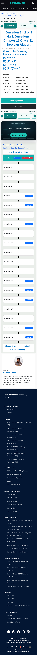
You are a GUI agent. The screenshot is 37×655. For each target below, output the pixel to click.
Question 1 (18, 158)
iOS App (9, 412)
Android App (10, 409)
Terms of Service (13, 640)
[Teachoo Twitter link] (18, 632)
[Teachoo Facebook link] (9, 632)
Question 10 (18, 243)
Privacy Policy (24, 640)
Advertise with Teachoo (23, 642)
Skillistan (9, 481)
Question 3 (8, 177)
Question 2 (8, 167)
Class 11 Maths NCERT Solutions (17, 548)
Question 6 (18, 205)
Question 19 (18, 328)
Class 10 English (12, 501)
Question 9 (8, 233)
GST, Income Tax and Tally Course (17, 471)
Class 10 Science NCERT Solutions (18, 586)
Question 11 (8, 252)
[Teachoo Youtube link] (23, 632)
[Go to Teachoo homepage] (17, 2)
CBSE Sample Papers (13, 622)
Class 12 (5, 8)
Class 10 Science (12, 498)
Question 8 (18, 224)
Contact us (22, 638)
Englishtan (10, 615)
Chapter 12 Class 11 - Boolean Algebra (14, 15)
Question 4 (8, 186)
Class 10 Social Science (14, 504)
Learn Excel (10, 598)
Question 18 (8, 318)
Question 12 (8, 262)
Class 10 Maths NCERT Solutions (17, 545)
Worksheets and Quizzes (14, 478)
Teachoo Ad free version (14, 474)
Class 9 (28, 8)
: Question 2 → (18, 101)
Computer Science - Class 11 (9, 13)
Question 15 (18, 290)
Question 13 (8, 271)
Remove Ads (18, 107)
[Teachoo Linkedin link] (28, 632)
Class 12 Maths (11, 508)
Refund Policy (10, 642)
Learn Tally (10, 602)
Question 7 (8, 214)
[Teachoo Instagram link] (14, 632)
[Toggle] (3, 3)
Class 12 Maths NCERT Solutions (17, 552)
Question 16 (18, 299)
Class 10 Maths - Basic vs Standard (17, 618)
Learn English (11, 595)
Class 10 (21, 8)
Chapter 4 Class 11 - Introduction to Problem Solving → (18, 348)
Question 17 (8, 309)
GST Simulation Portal (13, 484)
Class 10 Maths (11, 494)
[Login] (33, 3)
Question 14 (18, 281)
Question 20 (18, 337)
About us (14, 638)
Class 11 (13, 8)
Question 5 (18, 196)
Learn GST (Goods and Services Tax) (18, 605)
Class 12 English (12, 511)
